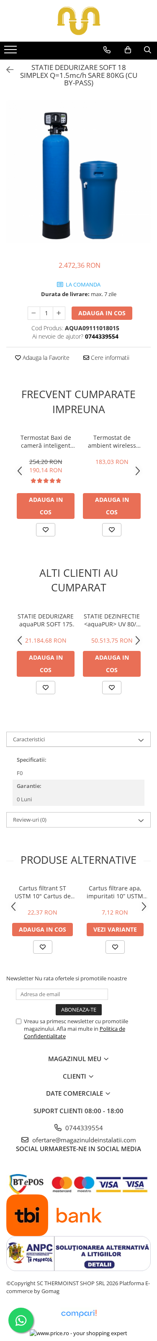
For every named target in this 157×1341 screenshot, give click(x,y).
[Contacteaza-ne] (107, 50)
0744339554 (83, 1128)
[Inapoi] (6, 69)
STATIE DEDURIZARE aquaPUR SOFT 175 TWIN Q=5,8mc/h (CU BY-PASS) (46, 620)
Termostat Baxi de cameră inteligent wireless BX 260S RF (45, 441)
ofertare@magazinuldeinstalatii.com (83, 1140)
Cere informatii (109, 357)
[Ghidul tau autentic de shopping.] (78, 1313)
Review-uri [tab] (29, 819)
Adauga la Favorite (45, 357)
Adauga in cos (102, 313)
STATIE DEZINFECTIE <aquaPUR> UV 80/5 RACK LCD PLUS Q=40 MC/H (112, 620)
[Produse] (11, 52)
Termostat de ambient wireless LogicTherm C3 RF (112, 441)
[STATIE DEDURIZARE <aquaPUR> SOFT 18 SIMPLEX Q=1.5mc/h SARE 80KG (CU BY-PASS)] (78, 171)
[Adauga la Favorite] (45, 529)
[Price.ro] (78, 1333)
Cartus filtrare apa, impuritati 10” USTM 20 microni (115, 892)
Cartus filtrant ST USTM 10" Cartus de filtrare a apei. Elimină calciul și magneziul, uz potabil (43, 892)
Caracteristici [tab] (29, 739)
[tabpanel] (78, 171)
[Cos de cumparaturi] (128, 50)
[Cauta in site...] (147, 50)
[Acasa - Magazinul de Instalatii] (79, 20)
